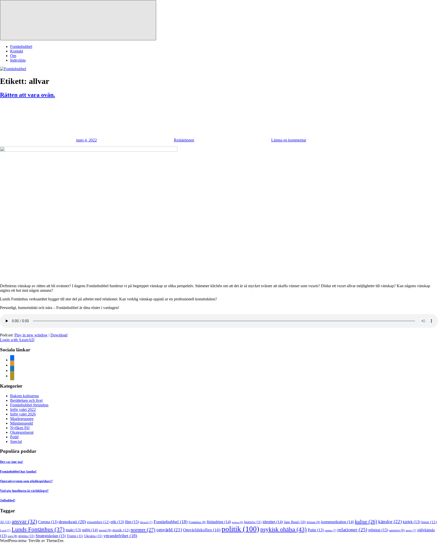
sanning (397, 530)
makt (73, 530)
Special (16, 441)
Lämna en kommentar (288, 140)
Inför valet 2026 (23, 414)
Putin (316, 530)
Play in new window (31, 335)
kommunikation (337, 522)
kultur (366, 521)
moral (105, 530)
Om (13, 55)
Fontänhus (197, 522)
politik (240, 529)
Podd (14, 437)
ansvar (24, 521)
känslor (390, 521)
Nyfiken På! (20, 428)
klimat (313, 522)
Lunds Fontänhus (38, 529)
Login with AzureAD (17, 340)
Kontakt (16, 51)
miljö (90, 530)
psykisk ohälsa (283, 529)
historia (253, 522)
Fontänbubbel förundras (29, 405)
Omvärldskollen (202, 530)
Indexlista (18, 60)
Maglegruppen (21, 419)
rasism (330, 530)
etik (117, 522)
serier (411, 530)
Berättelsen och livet (26, 400)
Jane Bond (295, 522)
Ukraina (93, 536)
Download (58, 335)
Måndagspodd (21, 423)
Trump (75, 536)
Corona (48, 522)
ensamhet (98, 522)
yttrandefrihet (120, 535)
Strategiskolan (50, 535)
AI (5, 522)
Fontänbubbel (21, 46)
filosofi (146, 522)
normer (143, 529)
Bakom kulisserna (24, 396)
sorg (12, 536)
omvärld (169, 529)
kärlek (411, 522)
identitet (273, 522)
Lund (5, 530)
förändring (219, 522)
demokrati (72, 521)
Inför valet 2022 (23, 409)
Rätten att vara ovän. (27, 95)
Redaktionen (184, 140)
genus (237, 522)
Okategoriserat (21, 432)
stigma (26, 536)
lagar (429, 522)
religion (378, 530)
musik (121, 530)
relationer (352, 529)
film (132, 521)
